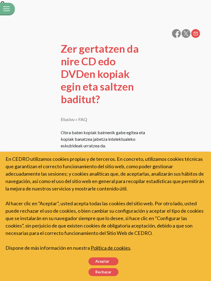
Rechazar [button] (103, 272)
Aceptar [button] (102, 261)
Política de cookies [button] (110, 248)
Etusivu (67, 119)
